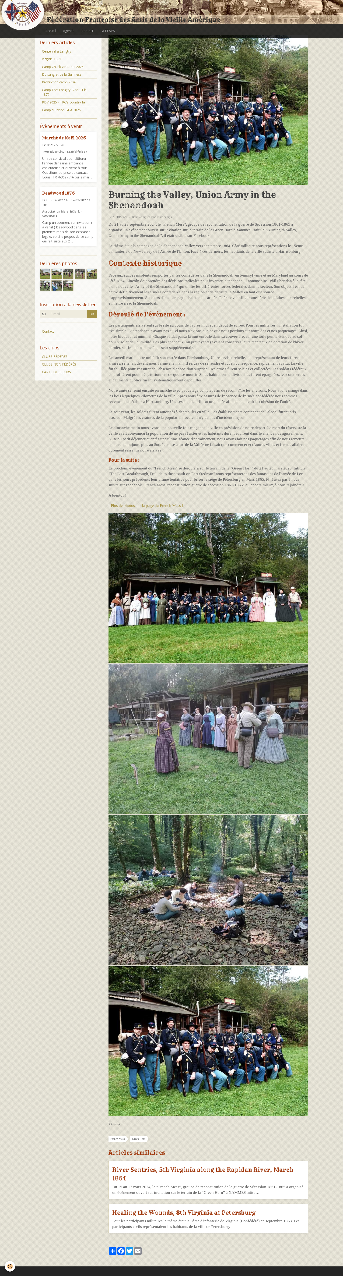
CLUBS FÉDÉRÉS (54, 356)
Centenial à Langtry (56, 51)
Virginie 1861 (51, 59)
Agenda (68, 30)
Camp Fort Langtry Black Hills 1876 (64, 92)
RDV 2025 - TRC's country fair (64, 102)
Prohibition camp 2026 (59, 82)
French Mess (117, 1139)
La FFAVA (107, 30)
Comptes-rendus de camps (155, 217)
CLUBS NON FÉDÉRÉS (59, 364)
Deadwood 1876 (58, 193)
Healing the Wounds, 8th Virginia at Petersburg (184, 1212)
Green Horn (138, 1139)
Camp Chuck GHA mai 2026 (63, 66)
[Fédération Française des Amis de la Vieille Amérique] (23, 12)
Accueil (51, 30)
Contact (87, 30)
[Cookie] (10, 1266)
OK (92, 314)
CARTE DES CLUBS (56, 372)
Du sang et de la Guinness (61, 74)
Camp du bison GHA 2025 (61, 110)
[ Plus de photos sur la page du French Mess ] (145, 505)
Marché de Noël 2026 (64, 137)
